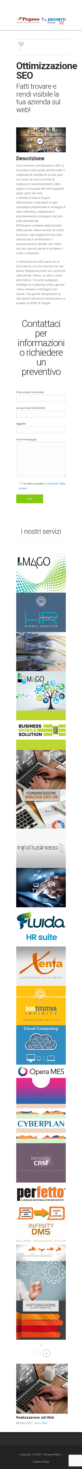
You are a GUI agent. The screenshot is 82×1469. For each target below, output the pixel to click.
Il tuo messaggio (26, 439)
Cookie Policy (41, 1461)
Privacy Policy (52, 1454)
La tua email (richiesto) (30, 407)
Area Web (41, 1423)
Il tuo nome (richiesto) (30, 392)
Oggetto (21, 423)
